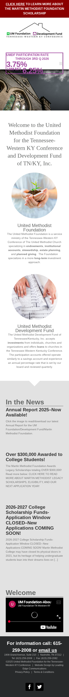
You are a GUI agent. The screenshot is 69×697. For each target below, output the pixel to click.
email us (48, 650)
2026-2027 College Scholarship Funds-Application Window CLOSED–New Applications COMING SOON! (30, 520)
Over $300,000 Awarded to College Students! (34, 457)
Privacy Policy (22, 672)
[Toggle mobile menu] (61, 64)
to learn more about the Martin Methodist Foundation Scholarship (34, 8)
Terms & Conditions (44, 672)
